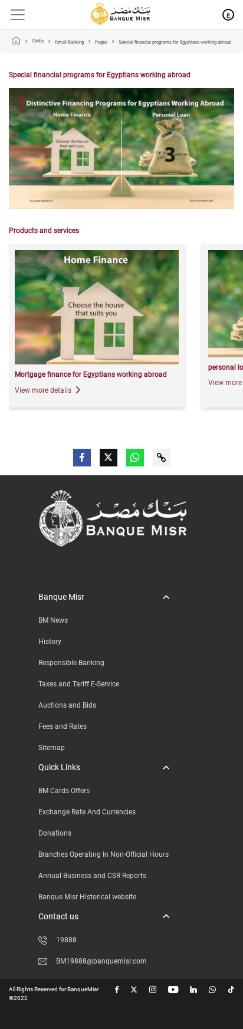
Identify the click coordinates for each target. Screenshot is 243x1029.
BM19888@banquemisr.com (101, 961)
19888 (66, 940)
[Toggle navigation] (13, 15)
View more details (44, 390)
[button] (103, 597)
